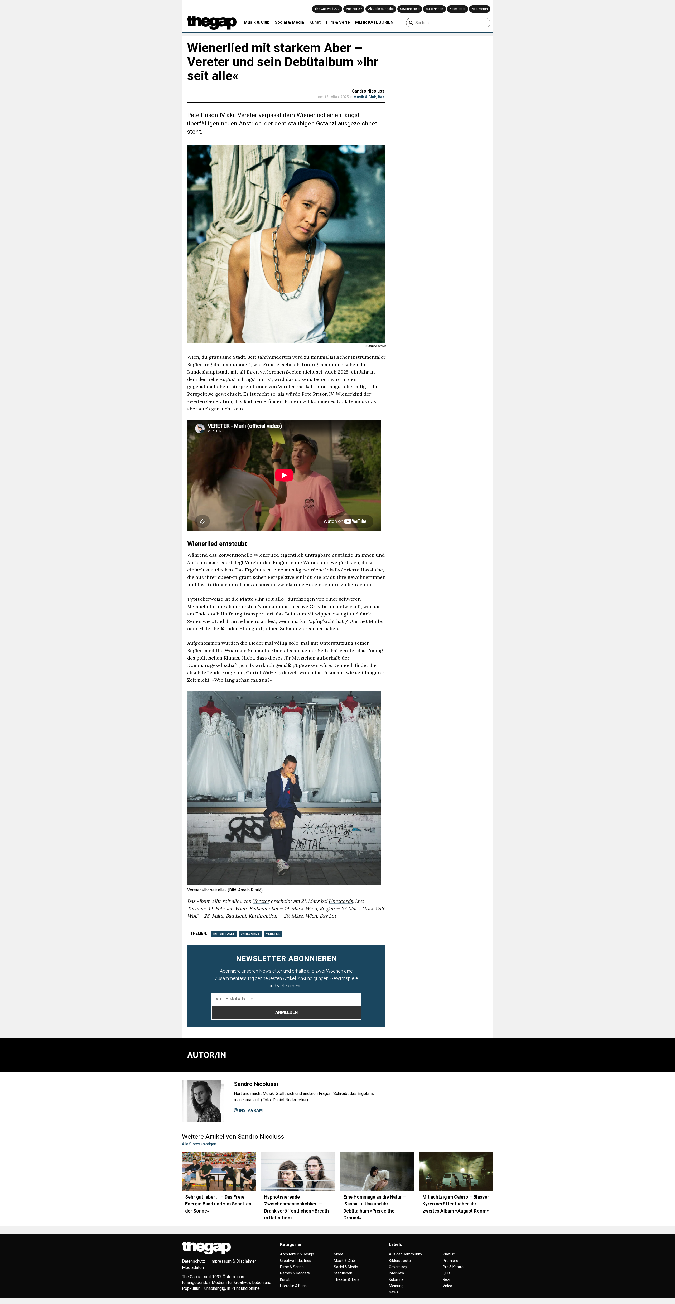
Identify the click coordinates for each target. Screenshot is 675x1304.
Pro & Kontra (453, 1267)
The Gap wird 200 (327, 9)
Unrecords (341, 901)
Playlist (449, 1254)
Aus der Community (405, 1254)
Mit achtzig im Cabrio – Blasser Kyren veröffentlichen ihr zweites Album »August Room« (455, 1204)
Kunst (315, 22)
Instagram (250, 1110)
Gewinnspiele (410, 9)
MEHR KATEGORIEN (374, 22)
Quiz (446, 1273)
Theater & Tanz (347, 1279)
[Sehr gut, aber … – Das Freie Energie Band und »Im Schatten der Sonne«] (219, 1171)
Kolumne (396, 1279)
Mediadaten (193, 1267)
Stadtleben (343, 1273)
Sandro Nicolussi (368, 91)
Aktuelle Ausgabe (381, 9)
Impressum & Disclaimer (233, 1261)
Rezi (381, 97)
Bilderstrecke (400, 1260)
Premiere (450, 1260)
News (393, 1292)
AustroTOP (354, 9)
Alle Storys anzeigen (199, 1144)
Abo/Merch (480, 9)
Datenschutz (193, 1261)
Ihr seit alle (223, 933)
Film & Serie (338, 22)
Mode (338, 1254)
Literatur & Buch (293, 1286)
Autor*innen (434, 9)
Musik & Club (256, 22)
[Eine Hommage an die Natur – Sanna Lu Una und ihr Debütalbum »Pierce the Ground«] (377, 1171)
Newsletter (457, 9)
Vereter (261, 901)
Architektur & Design (297, 1254)
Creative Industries (295, 1260)
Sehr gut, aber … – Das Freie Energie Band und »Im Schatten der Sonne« (218, 1204)
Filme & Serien (292, 1267)
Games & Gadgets (295, 1273)
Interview (396, 1273)
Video (447, 1286)
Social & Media (289, 22)
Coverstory (398, 1267)
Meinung (396, 1286)
